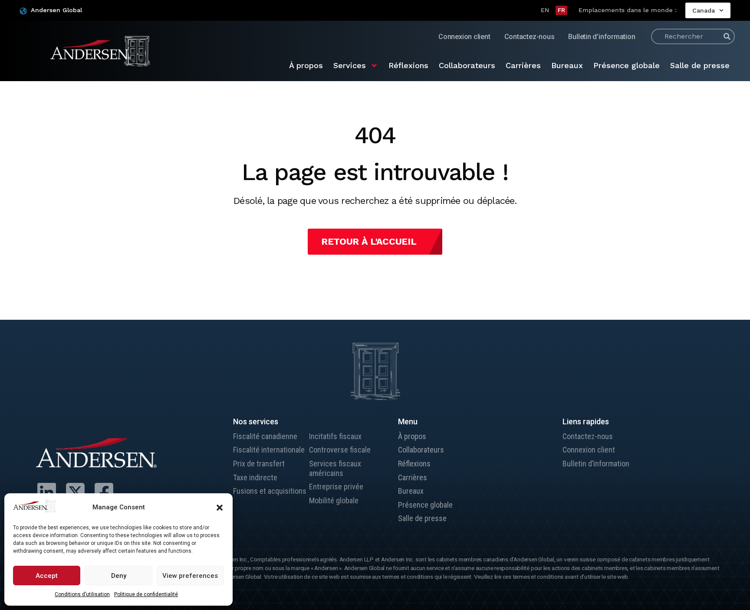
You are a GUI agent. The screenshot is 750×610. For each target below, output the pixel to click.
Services (349, 65)
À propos (306, 65)
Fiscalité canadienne (265, 436)
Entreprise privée (336, 486)
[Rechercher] (727, 36)
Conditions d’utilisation (82, 594)
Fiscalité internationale (269, 449)
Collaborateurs (467, 65)
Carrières (523, 65)
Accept (47, 576)
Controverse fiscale (340, 449)
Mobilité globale (334, 500)
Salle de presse (700, 65)
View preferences (190, 576)
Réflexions (408, 65)
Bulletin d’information (601, 37)
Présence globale (626, 65)
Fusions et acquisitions (269, 490)
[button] (219, 507)
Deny (118, 576)
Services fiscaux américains (335, 468)
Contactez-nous (529, 37)
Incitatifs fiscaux (335, 436)
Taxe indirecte (255, 477)
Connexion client (464, 37)
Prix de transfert (259, 463)
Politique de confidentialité (146, 594)
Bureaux (567, 65)
